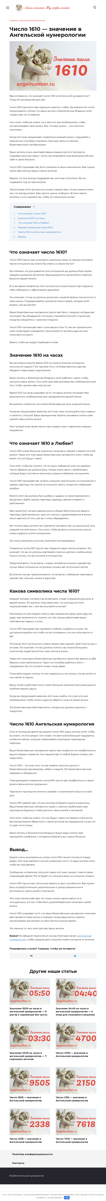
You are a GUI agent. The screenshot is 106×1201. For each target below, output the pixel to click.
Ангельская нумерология (32, 21)
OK (66, 1197)
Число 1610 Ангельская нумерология (39, 232)
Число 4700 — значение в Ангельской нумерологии (72, 1054)
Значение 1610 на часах (31, 218)
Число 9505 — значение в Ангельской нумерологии (26, 1099)
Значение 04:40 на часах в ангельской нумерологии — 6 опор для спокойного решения (75, 1011)
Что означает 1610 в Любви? (34, 223)
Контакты (18, 1163)
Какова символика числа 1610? (35, 227)
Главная (14, 21)
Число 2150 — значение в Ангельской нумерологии (72, 1099)
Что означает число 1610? (32, 213)
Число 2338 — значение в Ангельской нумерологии (26, 1140)
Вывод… (22, 236)
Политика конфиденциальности (32, 1154)
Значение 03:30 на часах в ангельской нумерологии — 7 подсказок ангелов (28, 1056)
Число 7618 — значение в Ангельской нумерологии (72, 1140)
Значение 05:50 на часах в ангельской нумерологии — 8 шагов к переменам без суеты (28, 1011)
